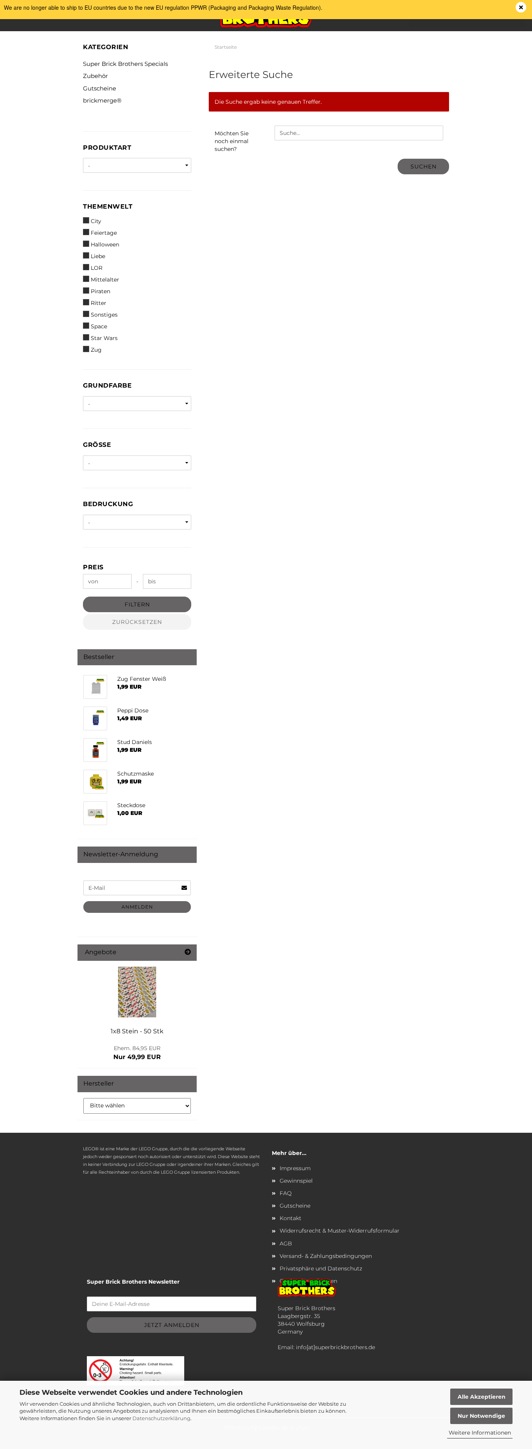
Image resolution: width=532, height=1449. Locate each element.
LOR (96, 267)
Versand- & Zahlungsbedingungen (326, 1255)
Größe (97, 444)
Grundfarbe (107, 385)
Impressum (295, 1168)
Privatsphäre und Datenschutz (321, 1268)
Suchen (423, 166)
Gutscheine (99, 88)
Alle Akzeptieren (482, 1396)
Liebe (98, 256)
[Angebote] (188, 952)
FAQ (286, 1193)
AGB (286, 1243)
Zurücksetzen (137, 621)
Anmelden (137, 907)
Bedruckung (108, 504)
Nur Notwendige (481, 1415)
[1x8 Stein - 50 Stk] (137, 992)
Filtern (137, 604)
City (96, 221)
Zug (96, 349)
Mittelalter (105, 279)
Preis (93, 567)
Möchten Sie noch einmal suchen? (231, 141)
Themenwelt (107, 206)
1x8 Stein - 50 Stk (137, 1031)
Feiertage (104, 232)
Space (99, 326)
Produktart (107, 147)
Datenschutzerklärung (161, 1418)
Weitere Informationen (480, 1432)
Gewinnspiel (296, 1180)
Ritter (98, 302)
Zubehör (95, 76)
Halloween (105, 244)
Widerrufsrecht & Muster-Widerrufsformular (340, 1230)
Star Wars (104, 338)
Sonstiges (104, 314)
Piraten (100, 291)
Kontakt (290, 1218)
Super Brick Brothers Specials (125, 63)
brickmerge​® (102, 100)
